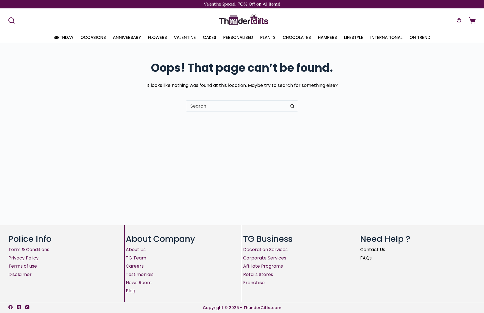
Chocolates (297, 37)
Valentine (185, 37)
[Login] (459, 20)
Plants (268, 37)
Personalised (238, 37)
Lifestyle (353, 37)
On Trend (420, 37)
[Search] (11, 20)
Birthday (63, 37)
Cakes (209, 37)
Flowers (157, 37)
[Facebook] (10, 307)
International (386, 37)
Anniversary (127, 37)
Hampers (327, 37)
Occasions (93, 37)
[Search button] (292, 106)
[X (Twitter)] (19, 307)
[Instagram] (27, 307)
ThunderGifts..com (262, 307)
